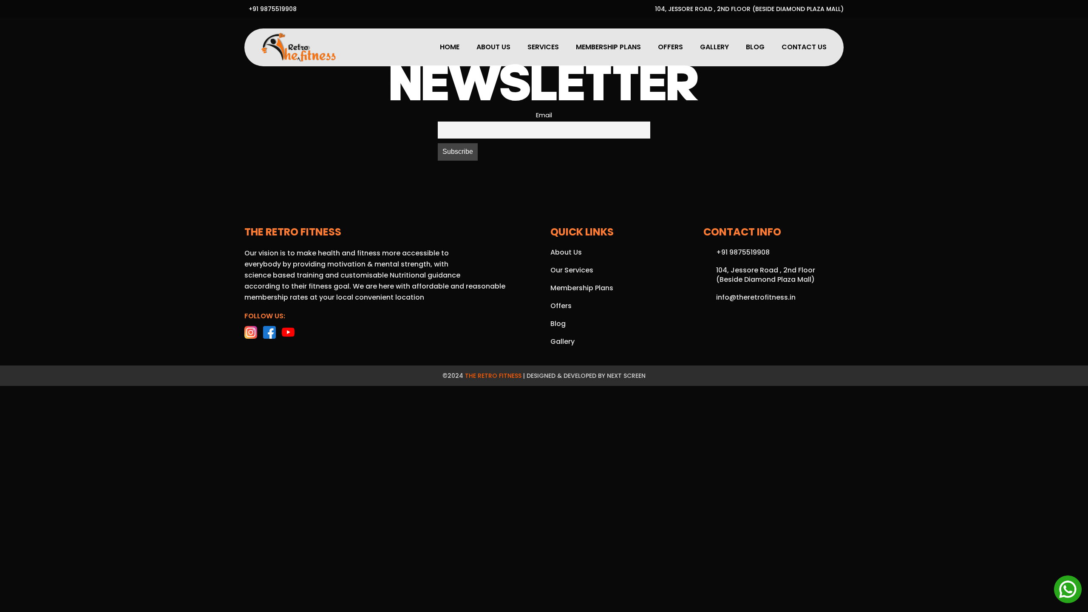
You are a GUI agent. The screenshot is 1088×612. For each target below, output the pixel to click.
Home (449, 47)
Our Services (571, 270)
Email (544, 115)
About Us (493, 47)
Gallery (714, 47)
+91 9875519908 (273, 9)
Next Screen (626, 375)
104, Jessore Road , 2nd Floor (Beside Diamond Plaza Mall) (749, 9)
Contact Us (804, 47)
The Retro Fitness (493, 375)
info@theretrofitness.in (756, 297)
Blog (755, 47)
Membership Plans (608, 47)
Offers (670, 47)
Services (543, 47)
